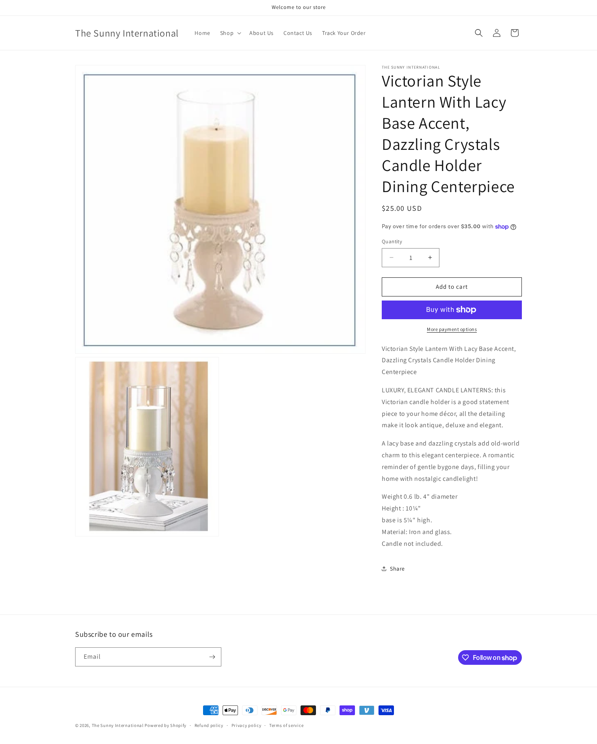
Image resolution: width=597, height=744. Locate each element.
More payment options (452, 329)
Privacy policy (246, 725)
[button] (229, 32)
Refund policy (209, 725)
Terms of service (286, 725)
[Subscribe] (212, 656)
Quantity (392, 241)
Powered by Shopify (165, 725)
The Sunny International (118, 725)
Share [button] (397, 568)
